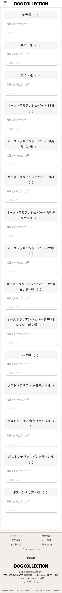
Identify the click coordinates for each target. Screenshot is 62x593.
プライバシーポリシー (31, 549)
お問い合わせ (46, 544)
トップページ (16, 536)
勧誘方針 (31, 558)
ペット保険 (46, 540)
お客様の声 (16, 544)
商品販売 (16, 540)
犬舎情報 (46, 536)
